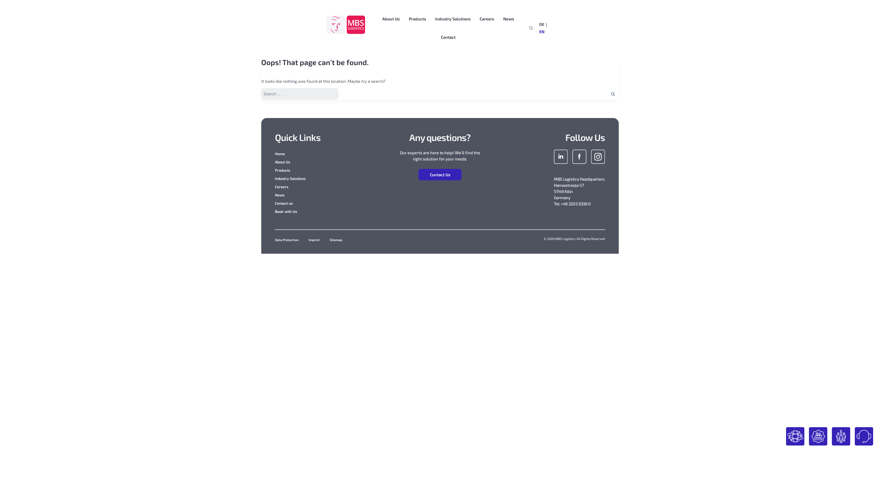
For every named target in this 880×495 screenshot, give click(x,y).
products (795, 436)
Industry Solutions (290, 178)
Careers (281, 186)
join (841, 436)
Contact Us (440, 174)
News (279, 195)
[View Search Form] (531, 27)
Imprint (314, 240)
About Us (282, 162)
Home (280, 153)
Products (282, 170)
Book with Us (286, 211)
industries (818, 436)
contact (864, 436)
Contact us (284, 203)
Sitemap (336, 240)
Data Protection (287, 240)
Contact (448, 37)
